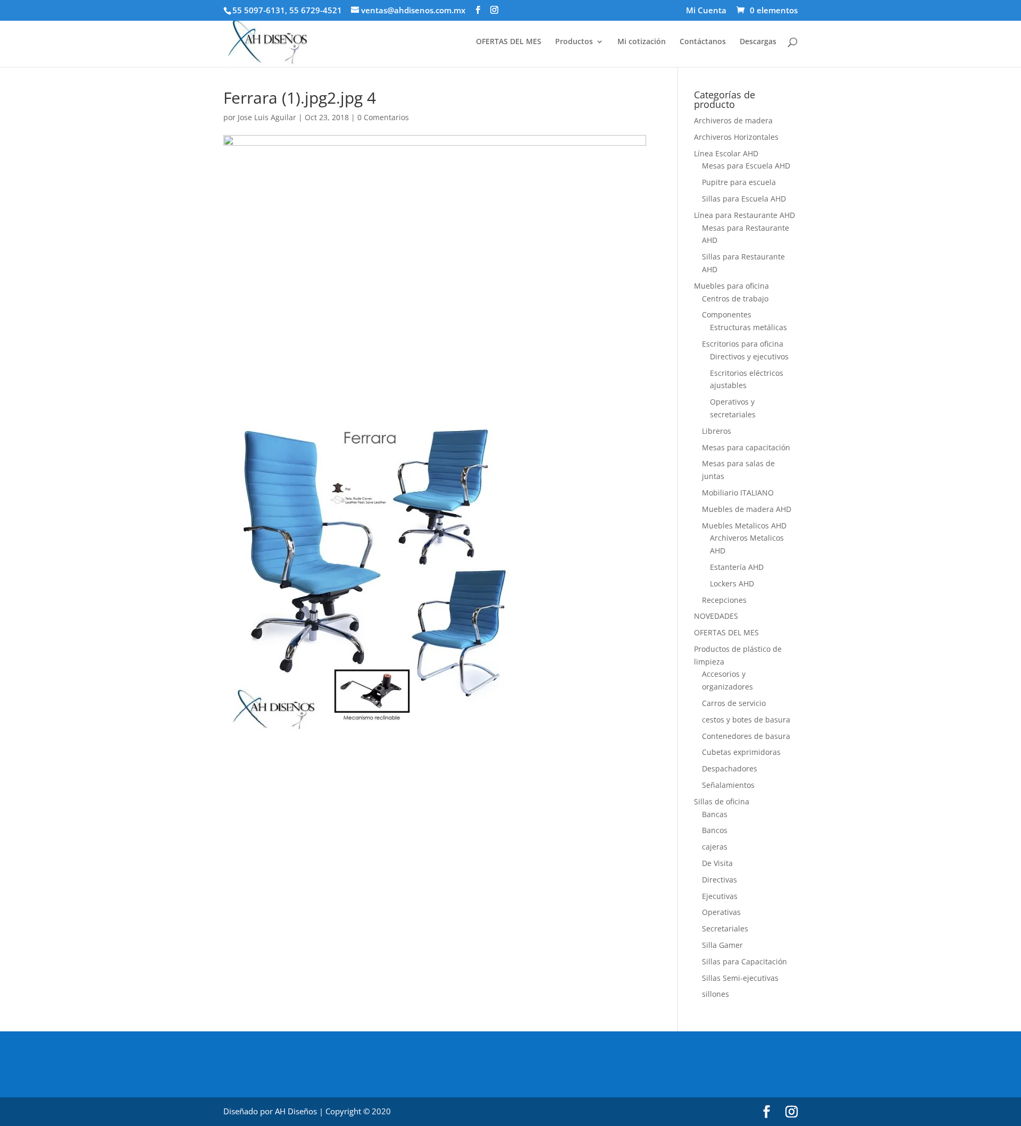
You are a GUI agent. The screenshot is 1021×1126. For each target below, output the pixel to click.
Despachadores (729, 768)
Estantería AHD (737, 567)
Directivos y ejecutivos (749, 356)
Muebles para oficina (731, 286)
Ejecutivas (720, 896)
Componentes (726, 314)
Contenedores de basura (746, 736)
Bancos (714, 830)
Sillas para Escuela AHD (744, 199)
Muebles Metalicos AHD (744, 525)
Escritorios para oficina (742, 344)
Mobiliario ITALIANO (738, 493)
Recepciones (724, 600)
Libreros (716, 431)
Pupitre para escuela (739, 182)
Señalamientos (728, 785)
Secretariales (725, 928)
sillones (715, 994)
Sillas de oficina (721, 801)
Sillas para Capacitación (744, 961)
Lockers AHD (732, 583)
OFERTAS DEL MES (508, 42)
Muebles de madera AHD (746, 509)
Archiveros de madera (733, 120)
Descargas (758, 42)
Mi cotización (641, 42)
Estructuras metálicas (748, 327)
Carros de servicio (734, 703)
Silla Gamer (722, 945)
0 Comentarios (383, 117)
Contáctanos (703, 42)
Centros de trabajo (735, 298)
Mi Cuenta (706, 10)
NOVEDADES (716, 616)
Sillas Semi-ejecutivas (740, 978)
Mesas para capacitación (746, 447)
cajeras (714, 847)
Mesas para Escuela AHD (746, 166)
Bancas (714, 814)
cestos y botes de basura (746, 720)
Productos (574, 42)
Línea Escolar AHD (726, 153)
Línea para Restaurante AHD (744, 215)
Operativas (721, 912)
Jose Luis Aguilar (267, 117)
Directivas (719, 880)
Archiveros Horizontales (736, 137)
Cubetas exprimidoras (741, 752)
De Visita (717, 863)
